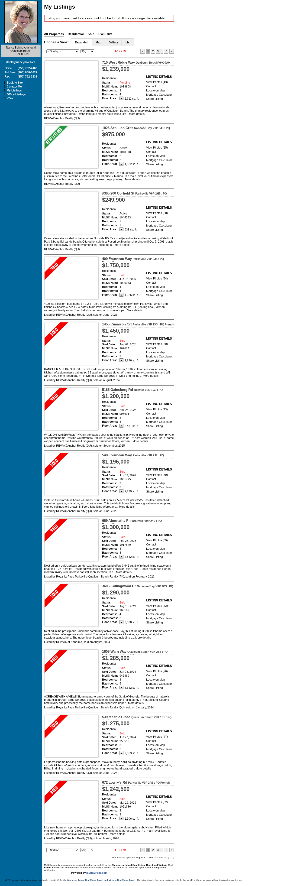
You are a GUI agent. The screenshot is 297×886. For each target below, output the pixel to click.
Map (98, 42)
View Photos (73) (157, 409)
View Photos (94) (157, 278)
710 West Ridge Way (136, 64)
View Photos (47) (157, 736)
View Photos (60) (157, 344)
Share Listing (154, 99)
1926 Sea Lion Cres (136, 129)
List (128, 42)
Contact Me (14, 86)
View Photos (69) (157, 540)
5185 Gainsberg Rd (132, 391)
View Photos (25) (157, 147)
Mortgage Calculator (159, 94)
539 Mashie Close (136, 718)
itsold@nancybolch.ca (21, 62)
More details (137, 114)
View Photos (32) (157, 605)
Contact (151, 86)
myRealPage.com (96, 872)
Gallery (113, 42)
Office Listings (16, 94)
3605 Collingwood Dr (137, 587)
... (162, 51)
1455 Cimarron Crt (138, 326)
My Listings (14, 90)
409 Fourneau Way (133, 260)
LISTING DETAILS (159, 76)
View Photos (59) (157, 475)
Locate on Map (155, 90)
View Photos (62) (157, 802)
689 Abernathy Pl (132, 522)
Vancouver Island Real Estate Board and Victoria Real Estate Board (101, 880)
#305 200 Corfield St (134, 195)
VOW (10, 98)
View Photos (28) (157, 213)
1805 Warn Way (135, 653)
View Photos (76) (157, 671)
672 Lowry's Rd (136, 784)
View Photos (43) (157, 82)
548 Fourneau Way (133, 457)
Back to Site (15, 82)
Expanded (81, 42)
